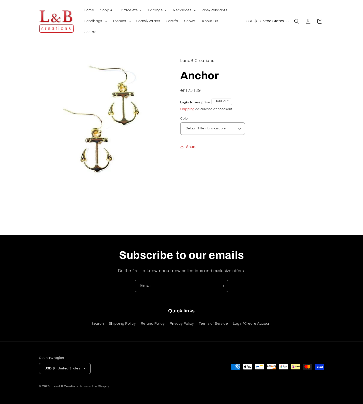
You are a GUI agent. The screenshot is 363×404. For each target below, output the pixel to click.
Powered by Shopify (94, 386)
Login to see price (195, 102)
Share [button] (191, 147)
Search (97, 323)
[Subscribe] (222, 286)
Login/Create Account (252, 323)
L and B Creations (65, 386)
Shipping (187, 109)
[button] (131, 10)
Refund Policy (153, 323)
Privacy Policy (182, 323)
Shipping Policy (122, 323)
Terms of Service (213, 323)
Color (184, 118)
